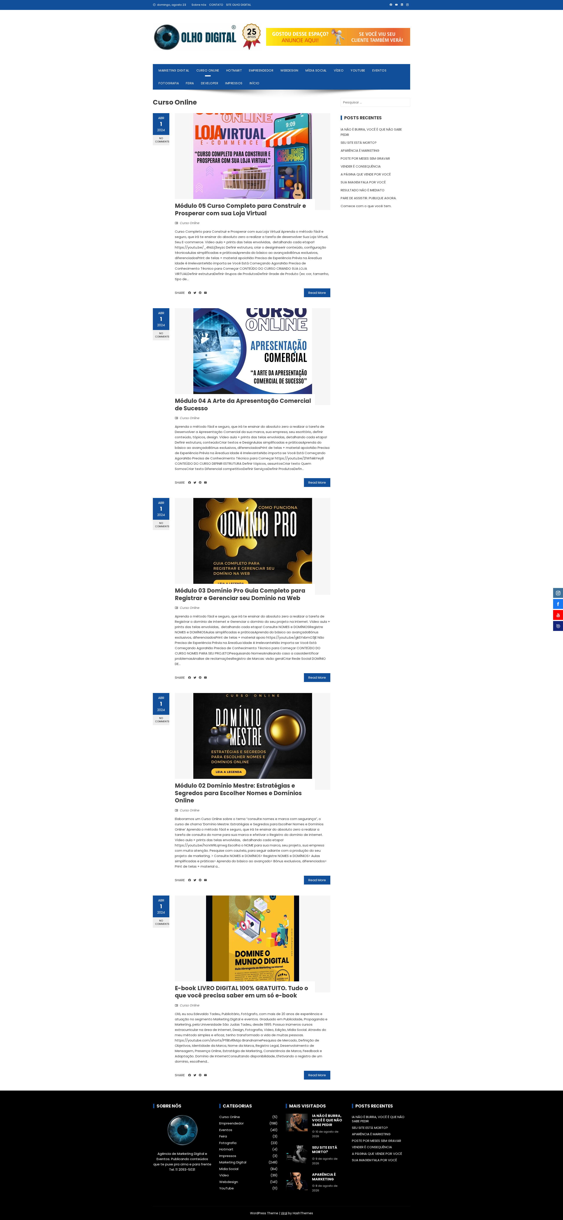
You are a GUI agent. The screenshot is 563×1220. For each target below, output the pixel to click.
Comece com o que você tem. (366, 206)
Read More (317, 292)
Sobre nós (199, 5)
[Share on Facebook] (189, 292)
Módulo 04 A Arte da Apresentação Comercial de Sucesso (243, 404)
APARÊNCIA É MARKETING (360, 150)
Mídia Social (316, 70)
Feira (190, 83)
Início (255, 83)
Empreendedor (261, 70)
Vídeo (339, 70)
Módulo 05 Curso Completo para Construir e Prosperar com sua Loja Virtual (240, 209)
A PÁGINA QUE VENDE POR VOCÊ (366, 174)
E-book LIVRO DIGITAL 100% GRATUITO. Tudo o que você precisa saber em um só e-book (241, 992)
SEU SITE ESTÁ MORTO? (359, 142)
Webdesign (289, 70)
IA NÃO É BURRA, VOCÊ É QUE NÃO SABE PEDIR (327, 1120)
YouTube (358, 70)
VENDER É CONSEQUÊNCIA (361, 166)
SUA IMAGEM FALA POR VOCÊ (363, 182)
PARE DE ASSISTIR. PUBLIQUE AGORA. (369, 198)
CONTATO (216, 5)
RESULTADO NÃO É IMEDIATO (362, 190)
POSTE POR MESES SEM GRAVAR (365, 158)
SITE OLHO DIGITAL (238, 5)
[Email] (205, 292)
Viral (284, 1213)
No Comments (162, 139)
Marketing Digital (174, 70)
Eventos (379, 70)
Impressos (234, 83)
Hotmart (234, 70)
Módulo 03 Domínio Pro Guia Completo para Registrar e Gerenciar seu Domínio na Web (240, 594)
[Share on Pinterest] (200, 292)
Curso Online (207, 70)
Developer (209, 83)
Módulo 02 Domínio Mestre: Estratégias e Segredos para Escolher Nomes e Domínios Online (238, 793)
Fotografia (169, 83)
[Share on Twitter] (194, 292)
